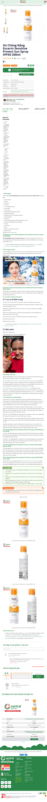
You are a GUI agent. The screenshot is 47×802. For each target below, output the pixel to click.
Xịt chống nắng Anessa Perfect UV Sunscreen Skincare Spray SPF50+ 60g (20, 380)
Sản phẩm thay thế (6, 155)
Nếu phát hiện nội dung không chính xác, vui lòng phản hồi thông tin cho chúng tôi (19, 96)
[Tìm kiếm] (45, 4)
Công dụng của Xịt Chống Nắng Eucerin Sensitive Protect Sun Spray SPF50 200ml (6, 128)
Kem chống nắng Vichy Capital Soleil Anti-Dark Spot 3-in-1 (17, 388)
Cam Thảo (14, 483)
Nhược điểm (6, 188)
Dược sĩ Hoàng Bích (17, 99)
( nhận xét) (6, 678)
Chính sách (29, 758)
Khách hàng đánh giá (11, 668)
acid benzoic (31, 732)
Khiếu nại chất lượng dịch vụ (18, 778)
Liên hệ (17, 764)
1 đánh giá (18, 58)
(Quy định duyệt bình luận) (38, 666)
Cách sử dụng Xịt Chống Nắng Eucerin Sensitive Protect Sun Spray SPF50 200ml (6, 139)
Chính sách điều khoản (28, 762)
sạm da (11, 241)
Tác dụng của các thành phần (6, 158)
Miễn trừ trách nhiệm (18, 770)
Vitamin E (33, 391)
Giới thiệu (17, 762)
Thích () (11, 663)
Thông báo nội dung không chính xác (18, 774)
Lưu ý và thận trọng (6, 149)
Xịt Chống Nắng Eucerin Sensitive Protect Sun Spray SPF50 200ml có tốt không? (6, 165)
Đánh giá (39, 109)
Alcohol (15, 91)
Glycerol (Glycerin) (14, 90)
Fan (6, 773)
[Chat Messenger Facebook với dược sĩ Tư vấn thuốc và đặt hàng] (9, 71)
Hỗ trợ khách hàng (20, 758)
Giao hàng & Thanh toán (27, 775)
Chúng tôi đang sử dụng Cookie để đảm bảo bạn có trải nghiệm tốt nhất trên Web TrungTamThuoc (23, 752)
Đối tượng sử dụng (6, 133)
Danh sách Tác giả (29, 777)
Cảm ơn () (18, 686)
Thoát (26, 754)
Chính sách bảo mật (23, 753)
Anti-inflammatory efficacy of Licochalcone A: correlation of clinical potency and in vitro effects (24, 636)
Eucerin (12, 80)
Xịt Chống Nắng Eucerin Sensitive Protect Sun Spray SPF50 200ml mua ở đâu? (6, 182)
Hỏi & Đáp (23, 109)
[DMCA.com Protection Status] (44, 793)
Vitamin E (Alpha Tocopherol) (23, 90)
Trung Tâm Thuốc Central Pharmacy (30, 461)
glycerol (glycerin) (28, 731)
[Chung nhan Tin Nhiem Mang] (40, 793)
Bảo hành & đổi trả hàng (29, 772)
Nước (31, 90)
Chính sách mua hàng (28, 765)
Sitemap (26, 779)
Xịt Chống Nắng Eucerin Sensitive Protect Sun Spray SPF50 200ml (34, 719)
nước (27, 732)
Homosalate (31, 92)
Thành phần (5, 122)
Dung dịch (12, 232)
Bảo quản (6, 152)
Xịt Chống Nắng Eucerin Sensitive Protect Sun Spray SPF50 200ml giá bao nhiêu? (6, 173)
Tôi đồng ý (21, 754)
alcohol (35, 732)
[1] (37, 427)
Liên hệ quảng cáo (18, 781)
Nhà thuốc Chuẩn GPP (19, 767)
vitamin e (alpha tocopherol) (37, 731)
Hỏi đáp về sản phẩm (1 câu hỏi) (15, 645)
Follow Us (3, 779)
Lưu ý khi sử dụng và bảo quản (6, 145)
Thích (10, 656)
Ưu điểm (7, 186)
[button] (22, 741)
